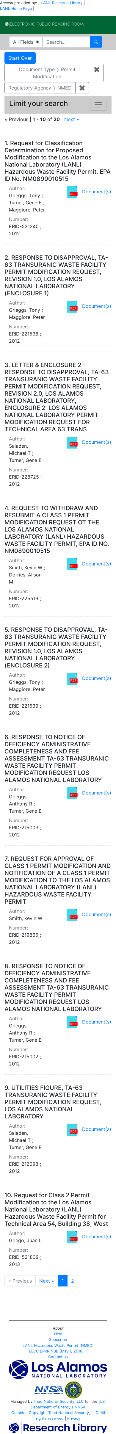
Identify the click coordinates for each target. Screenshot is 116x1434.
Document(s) (96, 192)
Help (58, 1334)
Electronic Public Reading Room (44, 24)
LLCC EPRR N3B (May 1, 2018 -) (58, 1351)
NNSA (80, 1407)
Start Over (20, 58)
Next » (71, 119)
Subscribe (58, 1339)
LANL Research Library (61, 3)
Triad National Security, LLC (59, 1401)
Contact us (58, 1357)
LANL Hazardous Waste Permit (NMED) (58, 1345)
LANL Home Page (16, 8)
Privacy (73, 1418)
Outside (18, 1413)
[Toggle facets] (98, 105)
